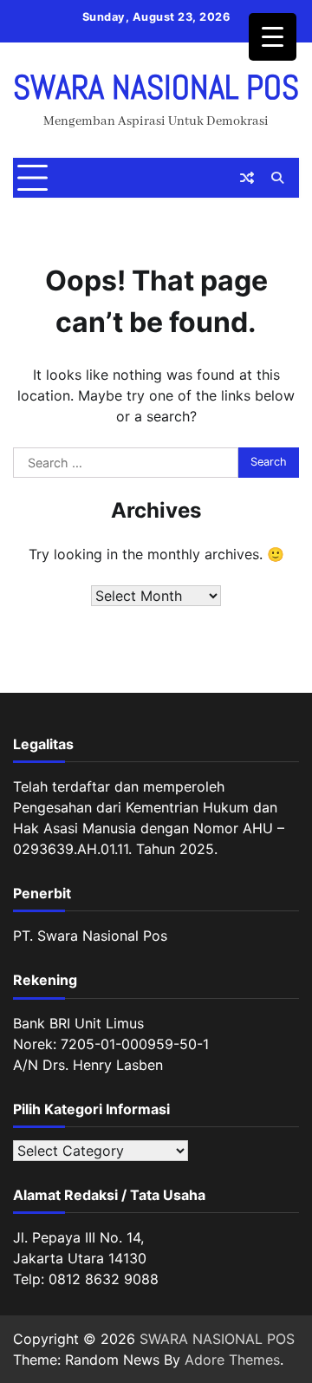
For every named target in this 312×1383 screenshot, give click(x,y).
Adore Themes (232, 1359)
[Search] (277, 178)
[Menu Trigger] (272, 37)
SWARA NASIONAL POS (156, 87)
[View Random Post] (247, 178)
